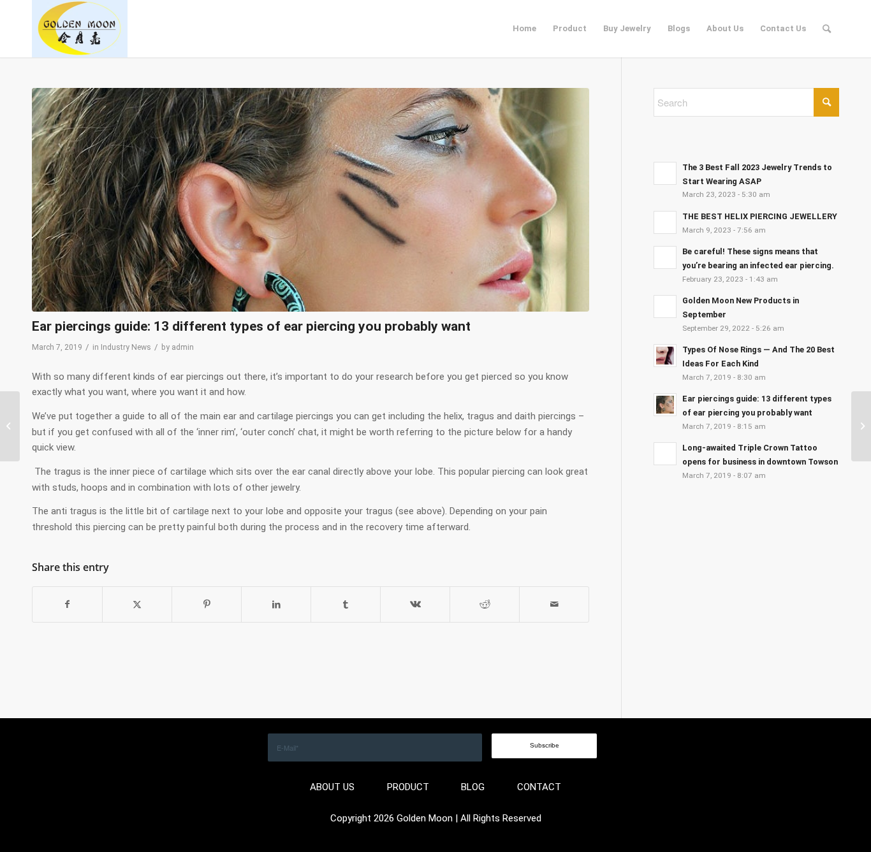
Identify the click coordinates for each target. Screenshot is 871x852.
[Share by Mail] (554, 604)
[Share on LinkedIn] (276, 604)
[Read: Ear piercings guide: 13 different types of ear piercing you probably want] (665, 404)
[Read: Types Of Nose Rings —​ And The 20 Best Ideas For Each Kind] (665, 355)
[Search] (826, 28)
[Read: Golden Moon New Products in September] (665, 306)
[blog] (310, 200)
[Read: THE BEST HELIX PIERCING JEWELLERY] (665, 222)
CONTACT (539, 787)
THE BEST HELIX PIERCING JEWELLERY (759, 216)
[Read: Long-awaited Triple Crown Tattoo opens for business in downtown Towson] (665, 453)
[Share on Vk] (415, 604)
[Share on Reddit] (484, 604)
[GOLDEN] (80, 28)
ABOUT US (332, 787)
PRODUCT (408, 787)
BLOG (473, 787)
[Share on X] (137, 604)
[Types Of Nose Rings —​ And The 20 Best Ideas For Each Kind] (861, 426)
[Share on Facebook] (67, 604)
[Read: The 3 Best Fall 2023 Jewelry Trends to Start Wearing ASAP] (665, 173)
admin (183, 347)
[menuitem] (524, 28)
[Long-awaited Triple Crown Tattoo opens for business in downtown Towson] (10, 426)
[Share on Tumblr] (345, 604)
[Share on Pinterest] (206, 604)
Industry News (126, 347)
